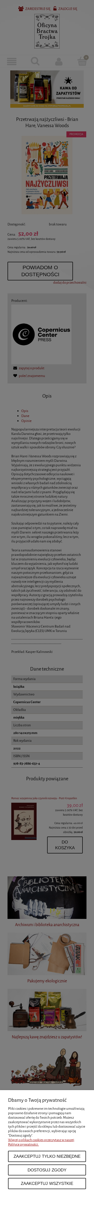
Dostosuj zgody (47, 1169)
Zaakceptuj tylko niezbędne (47, 1156)
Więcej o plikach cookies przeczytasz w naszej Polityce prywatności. (41, 1142)
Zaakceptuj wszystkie (47, 1183)
